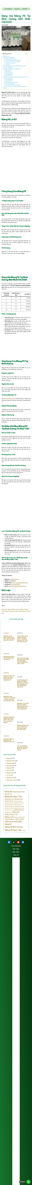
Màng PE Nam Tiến (13, 830)
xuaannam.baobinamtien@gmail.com (17, 586)
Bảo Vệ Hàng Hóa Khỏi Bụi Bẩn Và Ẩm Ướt (13, 60)
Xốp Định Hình (10, 777)
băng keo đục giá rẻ (9, 804)
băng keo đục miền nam (9, 806)
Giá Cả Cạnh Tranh (8, 78)
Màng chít (4, 609)
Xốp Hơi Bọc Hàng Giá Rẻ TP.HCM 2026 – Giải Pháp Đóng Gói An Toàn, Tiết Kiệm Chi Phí (22, 638)
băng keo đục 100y (18, 801)
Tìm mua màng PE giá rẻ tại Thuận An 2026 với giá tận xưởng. (22, 748)
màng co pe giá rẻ (9, 819)
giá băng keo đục (19, 809)
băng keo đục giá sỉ (17, 804)
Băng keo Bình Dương (18, 791)
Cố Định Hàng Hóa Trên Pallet (10, 59)
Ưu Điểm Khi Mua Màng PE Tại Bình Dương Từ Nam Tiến (15, 77)
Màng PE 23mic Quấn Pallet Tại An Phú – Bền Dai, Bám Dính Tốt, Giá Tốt (9, 638)
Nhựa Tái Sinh (10, 772)
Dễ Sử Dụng (8, 64)
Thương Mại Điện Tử (9, 72)
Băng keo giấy (10, 763)
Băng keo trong (9, 799)
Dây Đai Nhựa (10, 765)
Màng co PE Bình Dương (19, 817)
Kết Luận (5, 87)
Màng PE (7, 611)
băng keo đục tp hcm (9, 809)
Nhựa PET (9, 770)
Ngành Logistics (8, 70)
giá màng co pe (8, 812)
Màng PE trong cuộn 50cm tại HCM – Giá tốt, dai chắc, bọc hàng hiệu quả (9, 698)
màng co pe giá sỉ (19, 819)
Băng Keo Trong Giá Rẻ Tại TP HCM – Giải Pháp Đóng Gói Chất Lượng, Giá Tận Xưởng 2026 (23, 706)
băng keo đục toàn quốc (19, 808)
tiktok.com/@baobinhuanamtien (20, 582)
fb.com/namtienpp (15, 584)
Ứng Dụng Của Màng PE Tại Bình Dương (12, 68)
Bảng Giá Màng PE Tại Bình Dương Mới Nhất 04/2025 (14, 65)
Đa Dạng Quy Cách (9, 81)
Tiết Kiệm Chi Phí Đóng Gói (10, 63)
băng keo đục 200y (9, 802)
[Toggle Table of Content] (26, 54)
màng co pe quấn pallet (13, 821)
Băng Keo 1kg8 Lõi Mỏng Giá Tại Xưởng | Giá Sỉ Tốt (8, 740)
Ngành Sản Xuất (8, 71)
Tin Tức (8, 775)
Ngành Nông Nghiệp (9, 74)
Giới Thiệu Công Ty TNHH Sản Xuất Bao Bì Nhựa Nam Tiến (16, 86)
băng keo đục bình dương (18, 802)
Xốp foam (24, 830)
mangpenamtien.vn (14, 579)
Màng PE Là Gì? (6, 56)
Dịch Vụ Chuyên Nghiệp (10, 83)
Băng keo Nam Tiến (13, 796)
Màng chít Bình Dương (13, 609)
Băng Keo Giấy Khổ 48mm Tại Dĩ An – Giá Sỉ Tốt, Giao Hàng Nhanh (8, 678)
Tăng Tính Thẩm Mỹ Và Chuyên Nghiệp (13, 61)
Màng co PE (9, 817)
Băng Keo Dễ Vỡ (10, 760)
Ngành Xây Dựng (8, 75)
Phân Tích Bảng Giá (9, 67)
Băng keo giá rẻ (8, 793)
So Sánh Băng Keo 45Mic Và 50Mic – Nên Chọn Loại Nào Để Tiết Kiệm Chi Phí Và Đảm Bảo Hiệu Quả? (22, 683)
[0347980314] (28, 1182)
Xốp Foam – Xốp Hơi (12, 780)
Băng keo (9, 791)
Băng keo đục (19, 799)
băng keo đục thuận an (9, 808)
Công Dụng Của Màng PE (8, 57)
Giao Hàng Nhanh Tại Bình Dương (11, 82)
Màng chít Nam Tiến (11, 814)
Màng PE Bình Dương (16, 611)
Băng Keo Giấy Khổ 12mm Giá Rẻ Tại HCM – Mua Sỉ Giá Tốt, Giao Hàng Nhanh (8, 719)
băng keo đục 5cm (9, 801)
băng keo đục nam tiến (19, 806)
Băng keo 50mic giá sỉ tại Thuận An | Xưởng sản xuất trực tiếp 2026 (23, 727)
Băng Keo (9, 758)
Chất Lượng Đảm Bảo (9, 79)
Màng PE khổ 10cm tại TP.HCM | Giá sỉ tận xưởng (8, 658)
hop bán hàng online (10, 398)
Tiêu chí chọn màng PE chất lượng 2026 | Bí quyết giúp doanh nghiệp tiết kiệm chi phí (23, 660)
